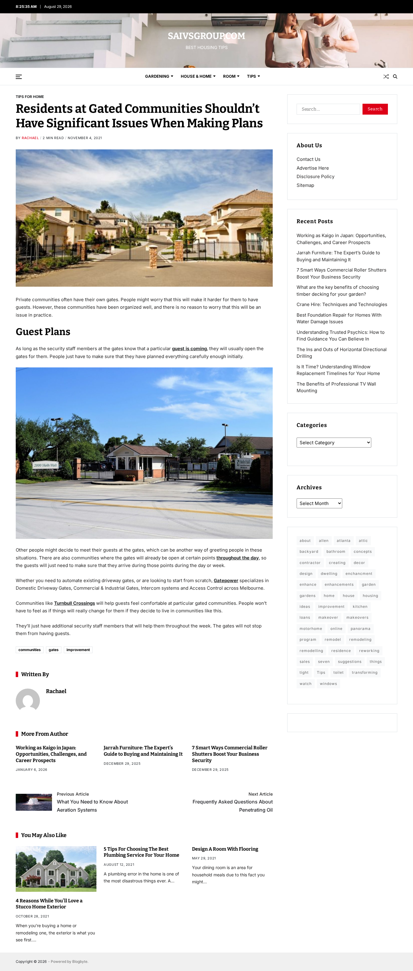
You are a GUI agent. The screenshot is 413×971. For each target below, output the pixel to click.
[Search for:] (327, 110)
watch (306, 683)
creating (337, 562)
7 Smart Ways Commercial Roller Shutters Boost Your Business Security (230, 754)
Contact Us (308, 159)
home (329, 595)
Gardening (157, 76)
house (349, 595)
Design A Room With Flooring (225, 849)
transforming (365, 672)
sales (305, 661)
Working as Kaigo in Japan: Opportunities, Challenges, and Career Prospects (51, 754)
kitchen (360, 606)
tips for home (30, 96)
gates (54, 649)
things (376, 661)
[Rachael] (28, 701)
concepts (363, 551)
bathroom (336, 551)
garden (369, 584)
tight (304, 672)
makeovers (357, 617)
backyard (309, 551)
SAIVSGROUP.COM (206, 36)
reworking (369, 650)
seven (324, 661)
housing (370, 595)
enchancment (359, 573)
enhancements (339, 584)
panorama (361, 628)
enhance (308, 584)
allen (324, 540)
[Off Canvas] (19, 77)
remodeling (360, 639)
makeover (328, 617)
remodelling (311, 650)
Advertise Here (313, 168)
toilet (338, 672)
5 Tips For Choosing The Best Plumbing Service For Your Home (141, 852)
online (336, 628)
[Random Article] (386, 76)
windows (328, 683)
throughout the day (237, 558)
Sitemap (305, 185)
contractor (310, 562)
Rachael (30, 138)
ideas (305, 606)
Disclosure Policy (315, 176)
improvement (78, 649)
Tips (251, 76)
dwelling (329, 573)
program (308, 639)
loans (305, 617)
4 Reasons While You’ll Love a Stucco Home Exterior (49, 904)
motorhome (311, 628)
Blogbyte (79, 961)
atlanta (344, 540)
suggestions (350, 661)
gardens (308, 595)
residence (341, 650)
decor (359, 562)
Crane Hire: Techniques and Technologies (342, 304)
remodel (333, 639)
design (306, 573)
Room (229, 76)
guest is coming (189, 348)
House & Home (196, 76)
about (305, 540)
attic (363, 540)
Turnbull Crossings (74, 603)
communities (29, 649)
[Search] (395, 76)
